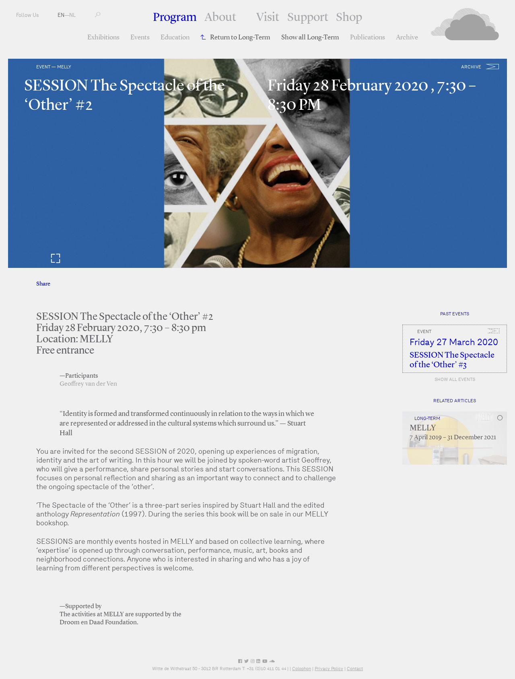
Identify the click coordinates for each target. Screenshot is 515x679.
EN (61, 15)
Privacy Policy (329, 668)
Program (175, 18)
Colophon (301, 668)
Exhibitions (103, 37)
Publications (367, 37)
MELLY (423, 428)
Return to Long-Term (240, 37)
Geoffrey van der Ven (88, 384)
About (220, 18)
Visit (267, 18)
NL (72, 15)
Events (140, 37)
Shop (349, 18)
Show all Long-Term (310, 37)
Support (307, 18)
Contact (355, 668)
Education (175, 37)
